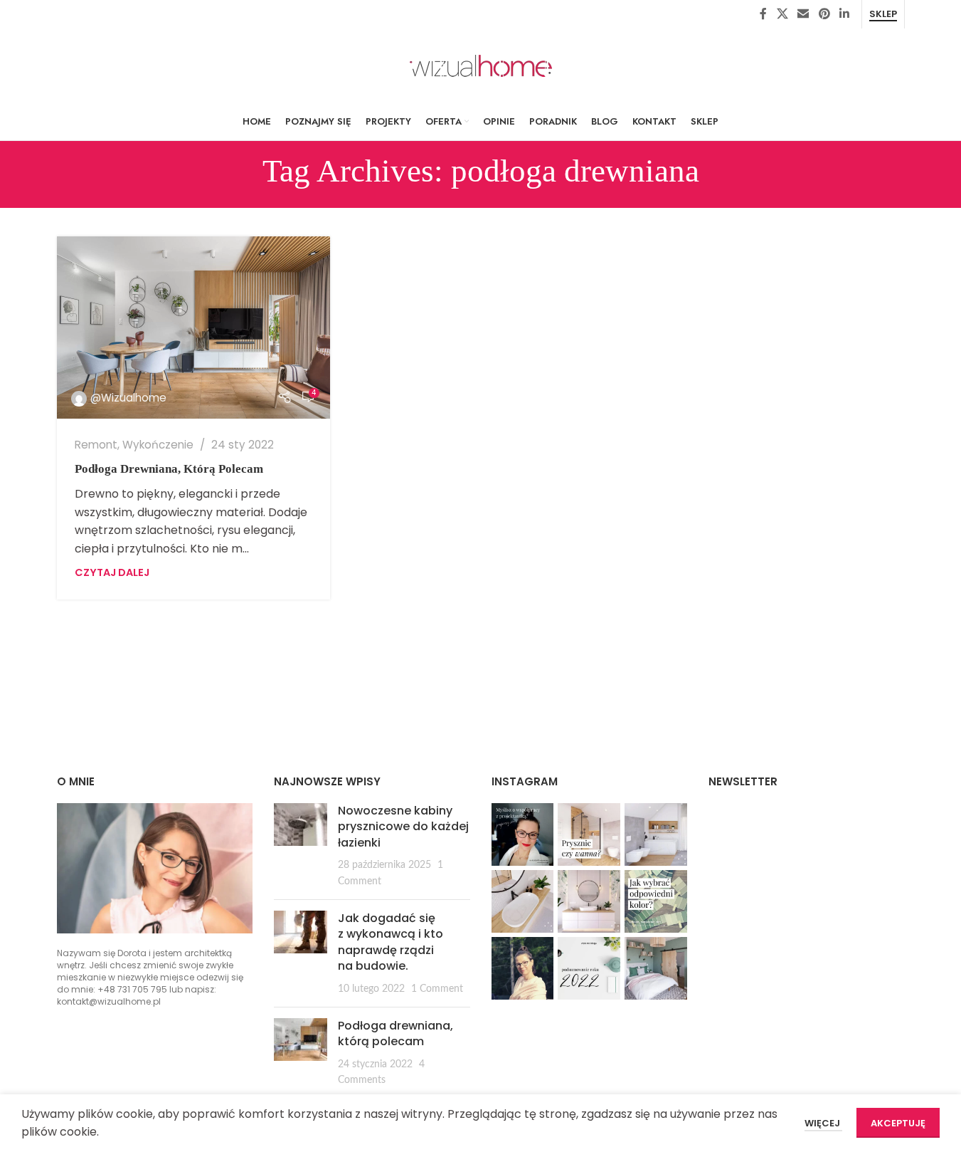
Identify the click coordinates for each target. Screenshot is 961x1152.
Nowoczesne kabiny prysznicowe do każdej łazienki (403, 826)
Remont (96, 444)
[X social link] (782, 14)
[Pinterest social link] (824, 14)
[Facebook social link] (763, 14)
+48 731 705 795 (132, 989)
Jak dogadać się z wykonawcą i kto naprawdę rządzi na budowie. (390, 942)
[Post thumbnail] (300, 846)
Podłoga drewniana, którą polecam (169, 469)
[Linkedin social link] (844, 14)
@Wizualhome (128, 397)
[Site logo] (481, 65)
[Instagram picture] (523, 834)
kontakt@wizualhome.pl (109, 1001)
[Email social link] (803, 14)
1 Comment (437, 988)
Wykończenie (157, 444)
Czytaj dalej (112, 572)
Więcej (823, 1123)
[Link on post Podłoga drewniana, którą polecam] (193, 327)
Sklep (883, 15)
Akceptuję (898, 1123)
